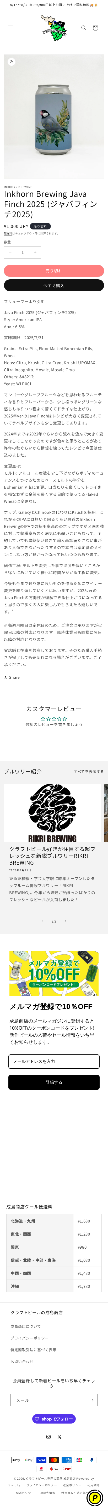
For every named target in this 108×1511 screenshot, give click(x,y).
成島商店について (25, 1326)
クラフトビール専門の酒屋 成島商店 (51, 1478)
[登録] (91, 1400)
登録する (54, 1082)
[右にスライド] (65, 921)
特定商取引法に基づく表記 (79, 1493)
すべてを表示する (89, 771)
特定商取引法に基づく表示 (33, 1349)
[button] (10, 28)
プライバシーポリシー (29, 1338)
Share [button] (14, 677)
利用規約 (93, 1485)
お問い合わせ (22, 1361)
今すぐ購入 (54, 285)
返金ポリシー (72, 1485)
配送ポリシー (25, 1493)
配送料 (8, 233)
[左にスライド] (42, 921)
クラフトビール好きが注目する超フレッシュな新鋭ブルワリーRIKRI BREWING (52, 856)
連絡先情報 (48, 1493)
